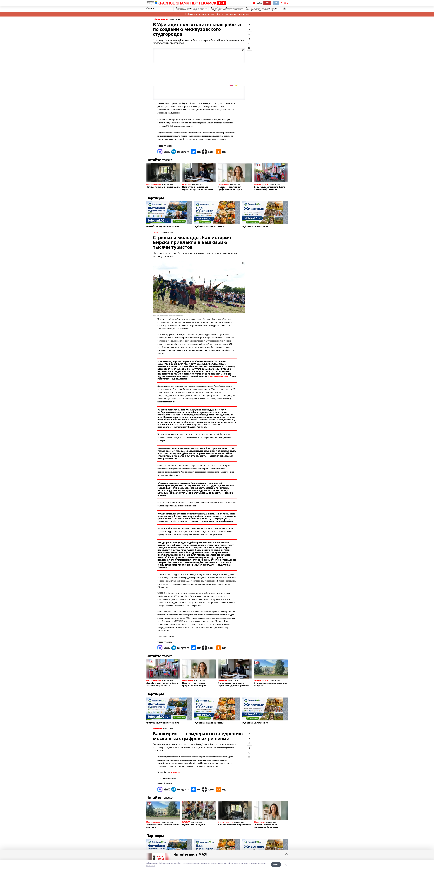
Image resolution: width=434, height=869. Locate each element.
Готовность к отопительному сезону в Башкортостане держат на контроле (261, 9)
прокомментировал (218, 376)
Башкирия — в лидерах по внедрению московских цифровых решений (191, 9)
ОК (282, 3)
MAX (267, 3)
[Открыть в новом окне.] (163, 151)
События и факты (160, 19)
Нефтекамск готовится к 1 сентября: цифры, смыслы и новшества (217, 14)
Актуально (157, 728)
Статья (150, 8)
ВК (276, 3)
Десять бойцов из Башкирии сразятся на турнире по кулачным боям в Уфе (227, 9)
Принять (276, 864)
